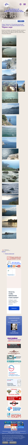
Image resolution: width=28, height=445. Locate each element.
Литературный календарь (14, 318)
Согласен (5, 442)
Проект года (8, 24)
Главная (3, 24)
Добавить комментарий (9, 253)
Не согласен (13, 442)
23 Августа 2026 (14, 320)
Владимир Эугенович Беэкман (14, 322)
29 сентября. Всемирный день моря (17, 25)
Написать (14, 308)
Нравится (4, 251)
